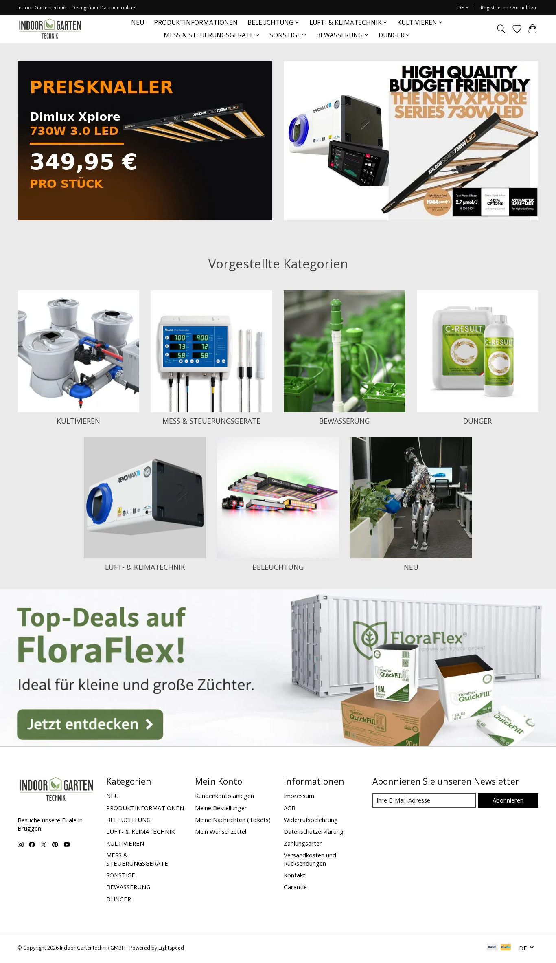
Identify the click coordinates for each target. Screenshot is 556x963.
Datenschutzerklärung (314, 831)
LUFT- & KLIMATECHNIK (145, 567)
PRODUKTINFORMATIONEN (196, 22)
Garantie (295, 887)
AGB (290, 808)
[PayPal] (506, 948)
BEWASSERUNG (344, 421)
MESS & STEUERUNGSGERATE (211, 421)
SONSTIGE (120, 875)
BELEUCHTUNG (278, 567)
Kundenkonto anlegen (224, 796)
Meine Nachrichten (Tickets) (233, 820)
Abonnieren (508, 800)
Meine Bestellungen (221, 808)
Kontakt (294, 875)
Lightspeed (171, 947)
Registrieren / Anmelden (508, 7)
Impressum (299, 796)
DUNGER (477, 421)
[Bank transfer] (492, 948)
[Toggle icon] (501, 29)
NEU (137, 22)
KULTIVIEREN (78, 421)
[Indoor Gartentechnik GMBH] (50, 29)
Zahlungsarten (303, 843)
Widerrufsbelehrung (311, 820)
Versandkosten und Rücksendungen (310, 859)
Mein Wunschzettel (220, 831)
